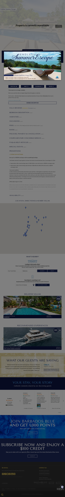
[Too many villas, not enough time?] (62, 487)
